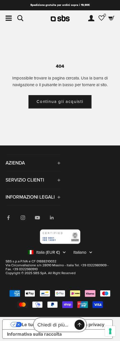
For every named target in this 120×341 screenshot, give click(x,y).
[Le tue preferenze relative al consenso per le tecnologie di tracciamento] (110, 331)
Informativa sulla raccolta (34, 334)
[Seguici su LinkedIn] (52, 217)
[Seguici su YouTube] (37, 217)
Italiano (80, 252)
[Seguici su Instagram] (23, 217)
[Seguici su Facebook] (8, 217)
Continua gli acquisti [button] (60, 101)
